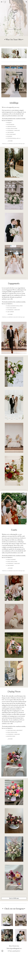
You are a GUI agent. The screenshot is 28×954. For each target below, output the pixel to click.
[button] (1, 2)
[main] (14, 39)
